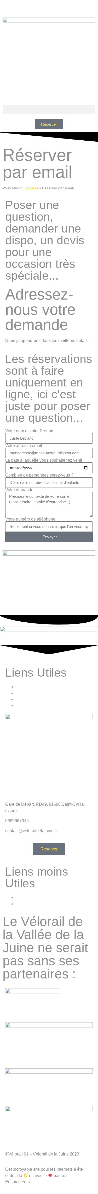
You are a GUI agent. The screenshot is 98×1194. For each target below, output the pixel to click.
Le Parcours (27, 686)
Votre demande (19, 490)
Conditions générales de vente (44, 897)
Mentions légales (31, 904)
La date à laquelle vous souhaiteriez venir (43, 460)
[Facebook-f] (6, 6)
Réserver (24, 705)
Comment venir (30, 699)
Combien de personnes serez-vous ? (39, 475)
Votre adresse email (23, 446)
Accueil (32, 188)
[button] (49, 109)
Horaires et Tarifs (31, 693)
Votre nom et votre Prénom (29, 431)
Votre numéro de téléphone (30, 519)
